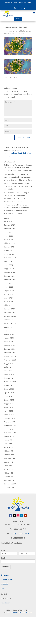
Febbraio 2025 (9, 243)
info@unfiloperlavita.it (20, 533)
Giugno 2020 (9, 400)
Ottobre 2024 (9, 254)
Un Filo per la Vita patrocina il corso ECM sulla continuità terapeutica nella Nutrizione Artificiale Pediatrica (18, 167)
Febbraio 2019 (9, 451)
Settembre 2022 (10, 323)
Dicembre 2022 (10, 312)
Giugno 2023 (9, 291)
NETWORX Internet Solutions (22, 613)
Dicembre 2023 (10, 280)
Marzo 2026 (8, 221)
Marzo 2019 (8, 447)
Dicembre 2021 (9, 352)
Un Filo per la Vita (11, 31)
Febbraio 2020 (9, 414)
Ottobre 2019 (9, 429)
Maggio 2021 (8, 363)
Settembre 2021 (10, 360)
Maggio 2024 (9, 269)
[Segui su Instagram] (24, 8)
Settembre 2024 (10, 258)
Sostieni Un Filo (7, 579)
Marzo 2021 (8, 371)
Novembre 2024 (10, 250)
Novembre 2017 (10, 484)
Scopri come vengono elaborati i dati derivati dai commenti (17, 153)
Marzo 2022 (8, 342)
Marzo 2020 (8, 411)
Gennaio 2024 (9, 276)
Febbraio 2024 (9, 272)
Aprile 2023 (8, 298)
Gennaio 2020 (9, 418)
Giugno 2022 (9, 334)
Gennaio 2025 (9, 247)
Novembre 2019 (10, 425)
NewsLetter (5, 603)
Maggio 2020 (9, 404)
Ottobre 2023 (9, 283)
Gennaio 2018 (9, 476)
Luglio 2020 (8, 396)
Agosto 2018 (8, 462)
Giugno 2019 (9, 436)
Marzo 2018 (8, 469)
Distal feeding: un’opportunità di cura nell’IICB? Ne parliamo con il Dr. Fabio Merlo (18, 186)
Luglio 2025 (8, 236)
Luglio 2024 (8, 265)
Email (3, 558)
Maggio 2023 (9, 294)
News (3, 588)
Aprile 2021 (8, 367)
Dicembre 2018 (9, 458)
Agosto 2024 (8, 261)
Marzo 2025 (8, 239)
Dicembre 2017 (9, 480)
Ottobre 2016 (9, 487)
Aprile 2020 (8, 407)
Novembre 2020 (10, 385)
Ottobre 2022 (9, 320)
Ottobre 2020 (9, 389)
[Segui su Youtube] (18, 8)
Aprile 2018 (8, 466)
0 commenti (20, 34)
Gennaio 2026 (9, 225)
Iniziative (4, 584)
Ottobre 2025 (9, 232)
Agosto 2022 (8, 327)
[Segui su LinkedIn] (21, 8)
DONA (18, 19)
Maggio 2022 (9, 338)
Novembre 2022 (10, 316)
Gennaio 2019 (9, 455)
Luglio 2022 (8, 331)
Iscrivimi (5, 567)
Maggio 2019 (9, 440)
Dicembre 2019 (9, 422)
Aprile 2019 (8, 444)
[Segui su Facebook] (12, 8)
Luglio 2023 (8, 287)
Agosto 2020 (9, 393)
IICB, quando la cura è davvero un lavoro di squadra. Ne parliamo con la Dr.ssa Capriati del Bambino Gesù (18, 177)
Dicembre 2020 (10, 382)
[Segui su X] (15, 8)
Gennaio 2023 (9, 309)
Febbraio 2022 (9, 345)
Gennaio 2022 (9, 349)
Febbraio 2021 (9, 374)
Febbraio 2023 (9, 305)
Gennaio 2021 (9, 378)
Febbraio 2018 (9, 473)
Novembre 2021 (10, 356)
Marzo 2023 (8, 301)
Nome (3, 550)
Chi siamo (5, 575)
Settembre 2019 (10, 433)
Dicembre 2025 (10, 229)
